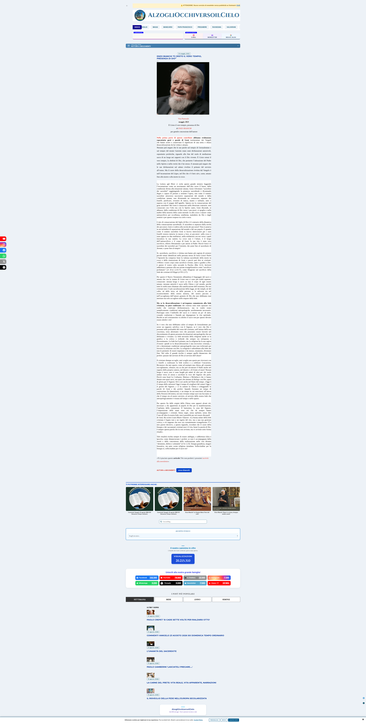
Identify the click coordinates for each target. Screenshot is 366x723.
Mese (168, 599)
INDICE (137, 27)
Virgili (233, 27)
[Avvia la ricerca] (161, 521)
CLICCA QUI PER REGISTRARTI (218, 5)
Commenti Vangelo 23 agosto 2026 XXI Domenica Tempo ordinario (158, 36)
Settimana (140, 599)
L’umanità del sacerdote (162, 651)
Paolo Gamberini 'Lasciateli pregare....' (170, 667)
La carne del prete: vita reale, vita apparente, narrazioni (181, 683)
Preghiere (165, 27)
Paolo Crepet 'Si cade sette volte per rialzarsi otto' (178, 620)
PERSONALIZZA (214, 720)
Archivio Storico (183, 531)
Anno (197, 599)
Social (207, 27)
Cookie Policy (198, 720)
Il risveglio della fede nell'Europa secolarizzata (177, 698)
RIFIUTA (224, 720)
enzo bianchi (184, 470)
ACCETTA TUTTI (233, 720)
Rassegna (180, 27)
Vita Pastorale (183, 119)
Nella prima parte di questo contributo (174, 138)
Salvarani (194, 27)
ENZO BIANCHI (185, 128)
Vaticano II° (220, 27)
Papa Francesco (148, 27)
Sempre (226, 599)
